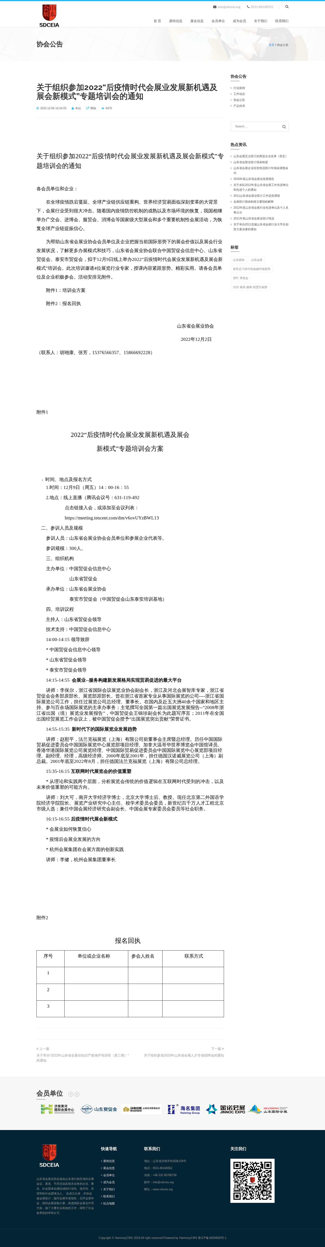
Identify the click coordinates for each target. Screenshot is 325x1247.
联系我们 (282, 21)
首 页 (157, 21)
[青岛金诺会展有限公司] (225, 1109)
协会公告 (239, 100)
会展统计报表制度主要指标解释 (253, 201)
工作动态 (239, 94)
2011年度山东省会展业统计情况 (253, 218)
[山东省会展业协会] (49, 14)
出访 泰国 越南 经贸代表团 (250, 287)
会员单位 (218, 21)
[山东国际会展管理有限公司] (267, 1109)
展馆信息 (175, 21)
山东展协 (239, 260)
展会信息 (197, 21)
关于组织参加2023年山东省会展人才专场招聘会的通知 (184, 1055)
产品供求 (239, 106)
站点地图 (109, 1203)
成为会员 (239, 21)
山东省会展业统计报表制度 (250, 162)
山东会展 (256, 260)
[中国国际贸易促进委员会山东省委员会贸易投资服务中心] (99, 1109)
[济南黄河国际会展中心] (57, 1109)
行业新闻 (239, 88)
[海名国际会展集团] (183, 1109)
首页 (271, 45)
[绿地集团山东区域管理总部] (141, 1109)
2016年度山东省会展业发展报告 (253, 179)
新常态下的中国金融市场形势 (251, 269)
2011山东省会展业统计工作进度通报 (256, 195)
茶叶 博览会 (240, 278)
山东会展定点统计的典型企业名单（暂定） (260, 156)
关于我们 (260, 21)
